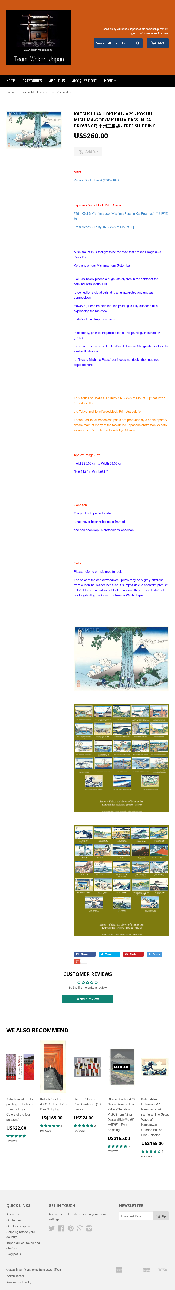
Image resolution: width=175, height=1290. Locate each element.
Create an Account (156, 33)
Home (10, 80)
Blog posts (13, 1254)
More (109, 80)
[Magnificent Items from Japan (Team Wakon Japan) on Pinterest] (70, 1229)
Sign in (133, 33)
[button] (16, 1136)
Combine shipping (18, 1226)
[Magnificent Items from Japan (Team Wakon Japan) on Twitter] (52, 1229)
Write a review (87, 998)
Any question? (84, 80)
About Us (57, 80)
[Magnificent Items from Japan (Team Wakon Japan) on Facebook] (61, 1229)
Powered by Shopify (18, 1282)
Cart (160, 43)
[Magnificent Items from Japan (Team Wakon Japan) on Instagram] (89, 1229)
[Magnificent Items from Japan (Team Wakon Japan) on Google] (80, 1229)
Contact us (14, 1220)
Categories (32, 80)
